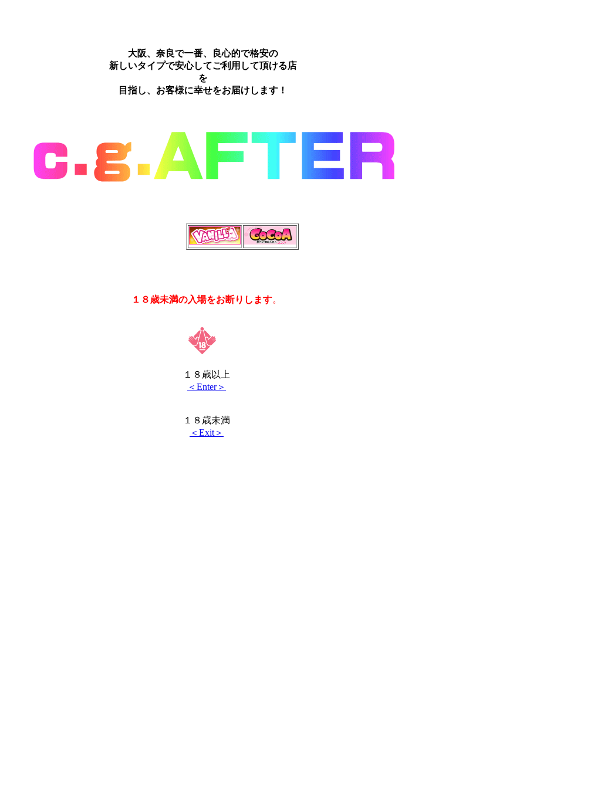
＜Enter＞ (206, 387)
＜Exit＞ (207, 432)
